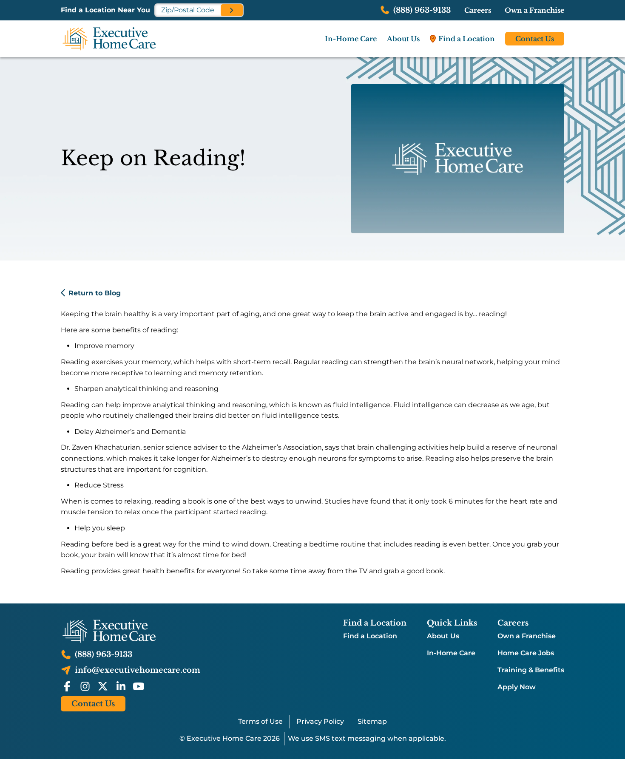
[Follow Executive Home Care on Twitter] (103, 686)
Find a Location (370, 636)
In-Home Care (451, 653)
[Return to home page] (130, 631)
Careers (477, 10)
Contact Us (534, 38)
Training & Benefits (530, 670)
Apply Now (516, 687)
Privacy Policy (320, 721)
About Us (443, 636)
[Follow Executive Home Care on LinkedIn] (120, 686)
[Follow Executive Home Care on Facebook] (67, 686)
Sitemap (372, 721)
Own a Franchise (534, 10)
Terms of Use (260, 721)
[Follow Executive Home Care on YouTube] (138, 686)
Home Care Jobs (525, 653)
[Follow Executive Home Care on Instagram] (85, 686)
